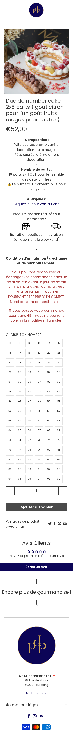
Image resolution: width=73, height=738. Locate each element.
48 (29, 401)
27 (58, 362)
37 (39, 382)
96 (29, 479)
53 (19, 411)
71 (20, 440)
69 (58, 430)
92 (48, 469)
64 (10, 430)
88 (9, 469)
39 (58, 382)
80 (48, 450)
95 (19, 479)
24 (29, 362)
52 (9, 411)
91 (39, 469)
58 (9, 420)
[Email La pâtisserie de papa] (41, 716)
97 (39, 479)
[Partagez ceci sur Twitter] (49, 523)
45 (58, 391)
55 (39, 411)
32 (48, 372)
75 (58, 440)
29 (19, 372)
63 (58, 420)
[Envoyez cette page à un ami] (65, 523)
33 (58, 372)
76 (10, 450)
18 (29, 353)
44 (49, 391)
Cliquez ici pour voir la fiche (36, 204)
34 (10, 382)
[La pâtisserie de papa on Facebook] (29, 716)
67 (39, 430)
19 (39, 353)
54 (29, 411)
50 (48, 401)
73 (39, 440)
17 (20, 353)
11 (19, 343)
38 (48, 382)
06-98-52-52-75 (36, 693)
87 (58, 459)
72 (29, 440)
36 (29, 382)
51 (58, 401)
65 (19, 430)
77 (19, 450)
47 (19, 401)
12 (29, 343)
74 (48, 440)
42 (29, 391)
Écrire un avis (36, 567)
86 (48, 459)
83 (19, 459)
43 (39, 391)
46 (10, 401)
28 (9, 372)
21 (58, 353)
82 (9, 459)
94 (10, 479)
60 (29, 420)
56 (48, 411)
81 (58, 450)
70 (10, 440)
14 (49, 343)
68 (48, 430)
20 (48, 353)
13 (39, 343)
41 (19, 391)
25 (39, 362)
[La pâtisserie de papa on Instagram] (35, 716)
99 (58, 479)
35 (19, 382)
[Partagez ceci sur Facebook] (54, 523)
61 (39, 420)
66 (29, 430)
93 (58, 469)
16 (10, 353)
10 (10, 343)
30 (29, 372)
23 (19, 362)
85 (39, 459)
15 (58, 343)
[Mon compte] (3, 10)
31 (39, 372)
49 (39, 401)
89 (19, 469)
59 (19, 420)
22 (9, 362)
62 (48, 420)
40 (10, 391)
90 (29, 469)
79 (39, 450)
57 (58, 411)
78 (29, 450)
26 (48, 362)
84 (29, 459)
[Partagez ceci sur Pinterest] (59, 523)
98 (48, 479)
